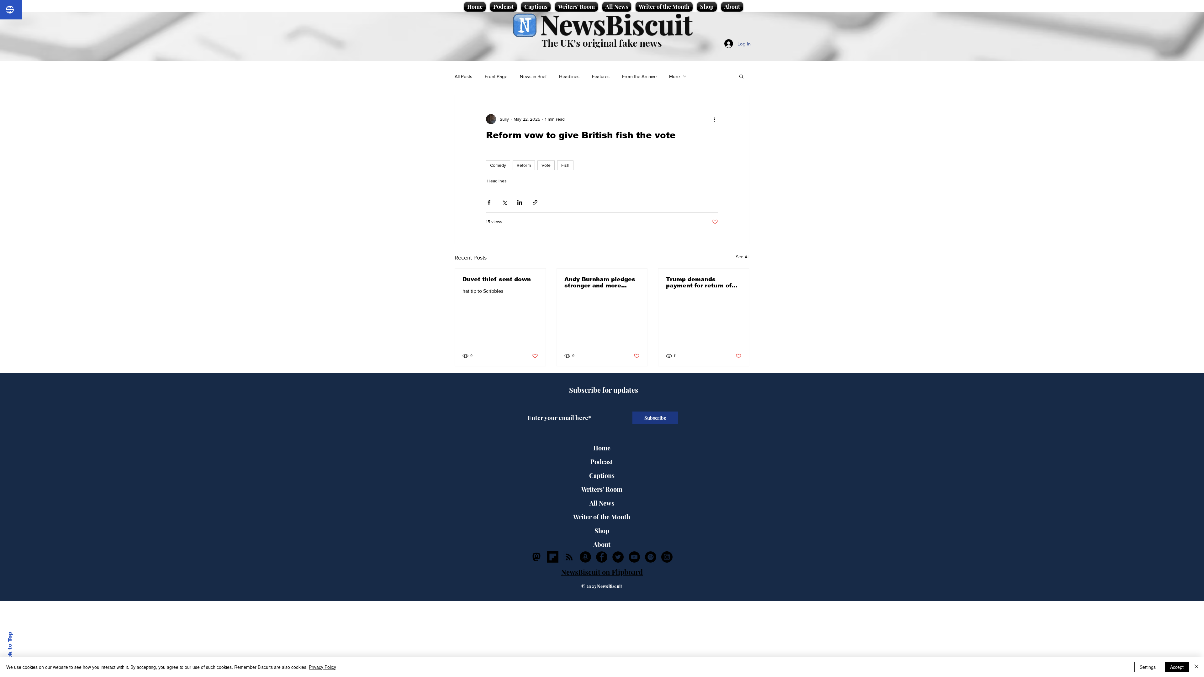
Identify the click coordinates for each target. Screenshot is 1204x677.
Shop (601, 530)
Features (601, 76)
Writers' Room (601, 489)
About (601, 544)
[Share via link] (535, 202)
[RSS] (569, 557)
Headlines (569, 76)
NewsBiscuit (616, 24)
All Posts (463, 76)
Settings (1148, 667)
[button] (741, 76)
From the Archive (639, 76)
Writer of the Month (601, 516)
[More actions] (714, 119)
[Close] (1196, 667)
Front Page (496, 76)
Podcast (601, 461)
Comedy (498, 165)
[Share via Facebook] (489, 202)
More (674, 76)
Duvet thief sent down (496, 279)
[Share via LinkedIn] (520, 202)
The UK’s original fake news (601, 43)
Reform (524, 165)
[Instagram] (667, 557)
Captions (602, 475)
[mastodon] (536, 557)
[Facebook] (601, 557)
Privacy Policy (322, 667)
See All (742, 256)
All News (601, 503)
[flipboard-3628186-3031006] (552, 557)
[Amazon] (585, 557)
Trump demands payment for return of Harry (699, 282)
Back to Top (10, 649)
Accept (1177, 667)
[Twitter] (618, 557)
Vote (546, 165)
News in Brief (533, 76)
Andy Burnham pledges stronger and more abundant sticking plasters (599, 282)
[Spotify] (650, 557)
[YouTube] (634, 557)
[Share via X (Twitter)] (504, 202)
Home (601, 447)
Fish (565, 165)
